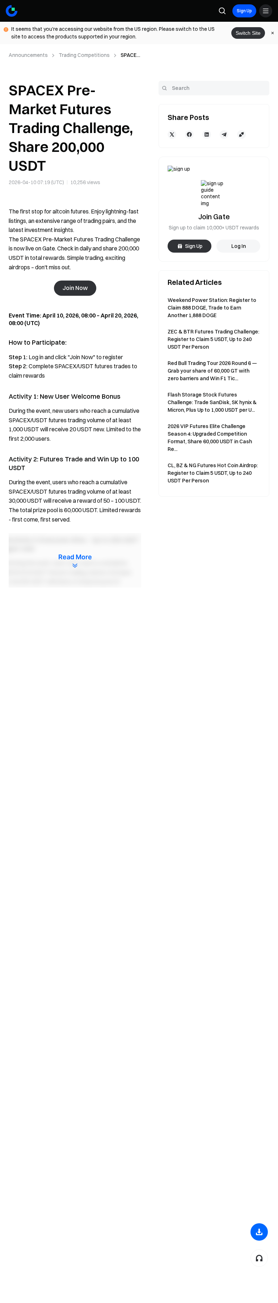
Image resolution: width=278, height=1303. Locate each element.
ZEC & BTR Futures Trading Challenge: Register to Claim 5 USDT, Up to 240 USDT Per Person (213, 339)
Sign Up (244, 10)
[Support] (259, 1258)
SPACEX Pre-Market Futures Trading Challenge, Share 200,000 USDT (130, 55)
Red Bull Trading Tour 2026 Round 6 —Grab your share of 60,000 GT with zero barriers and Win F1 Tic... (212, 371)
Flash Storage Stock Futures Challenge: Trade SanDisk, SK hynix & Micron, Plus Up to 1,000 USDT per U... (212, 402)
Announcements (28, 55)
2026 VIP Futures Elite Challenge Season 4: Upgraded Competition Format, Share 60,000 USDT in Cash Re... (210, 437)
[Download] (259, 1232)
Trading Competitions (84, 55)
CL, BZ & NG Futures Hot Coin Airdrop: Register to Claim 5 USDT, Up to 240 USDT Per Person (213, 473)
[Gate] (11, 11)
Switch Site (248, 33)
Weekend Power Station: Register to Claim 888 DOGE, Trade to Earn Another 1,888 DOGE (212, 308)
